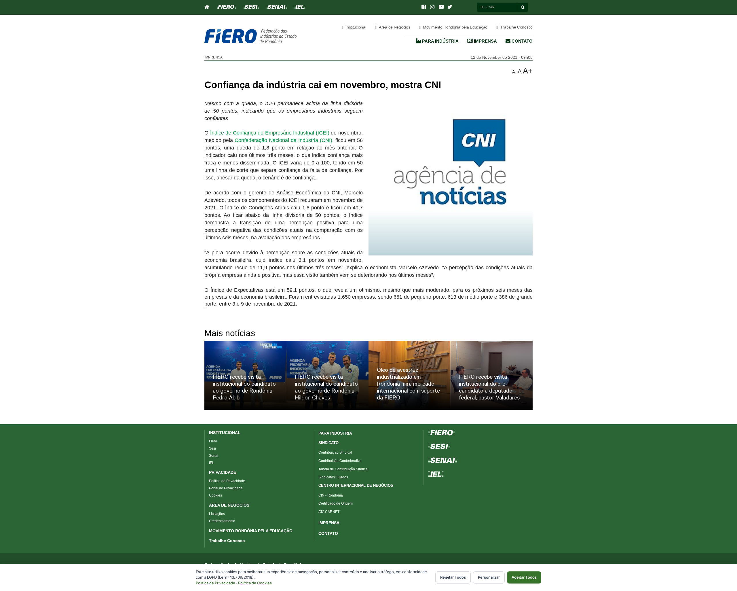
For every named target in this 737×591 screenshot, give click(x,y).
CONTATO (328, 533)
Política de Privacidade (227, 481)
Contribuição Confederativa (340, 461)
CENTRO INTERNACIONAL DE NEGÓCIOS (355, 485)
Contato (521, 41)
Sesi (212, 448)
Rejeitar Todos (453, 577)
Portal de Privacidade (226, 488)
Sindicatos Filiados (333, 477)
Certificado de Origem (335, 503)
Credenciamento (222, 521)
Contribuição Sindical (335, 452)
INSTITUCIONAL (224, 432)
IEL (211, 463)
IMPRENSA (328, 522)
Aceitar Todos (524, 577)
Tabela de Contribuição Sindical (343, 469)
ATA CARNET (328, 512)
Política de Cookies (255, 583)
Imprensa (485, 41)
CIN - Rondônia (330, 495)
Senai (213, 455)
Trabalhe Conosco (227, 540)
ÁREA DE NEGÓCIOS (229, 505)
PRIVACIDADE (222, 472)
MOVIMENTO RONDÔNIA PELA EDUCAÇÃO (250, 531)
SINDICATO (328, 443)
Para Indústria (440, 41)
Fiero (213, 441)
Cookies (215, 495)
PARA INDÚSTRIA (335, 433)
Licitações (217, 514)
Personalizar (489, 577)
